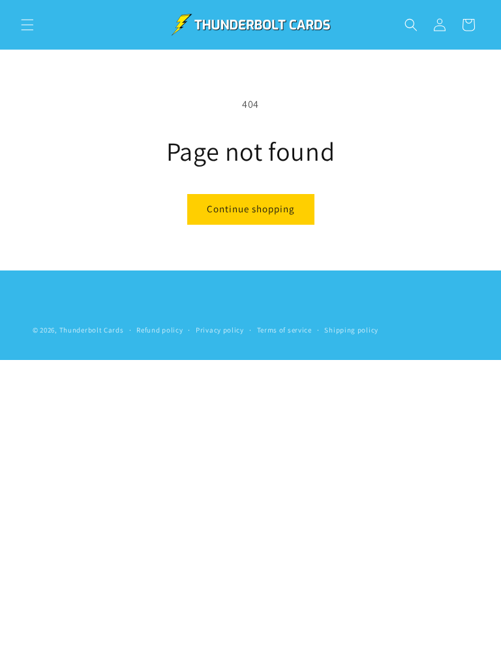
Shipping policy (351, 329)
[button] (27, 24)
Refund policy (159, 329)
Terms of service (284, 329)
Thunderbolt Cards (91, 329)
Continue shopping (251, 209)
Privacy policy (220, 329)
